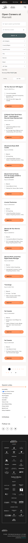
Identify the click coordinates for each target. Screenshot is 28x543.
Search (13, 35)
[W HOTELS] (14, 452)
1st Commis (8, 311)
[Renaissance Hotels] (21, 465)
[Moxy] (14, 494)
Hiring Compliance (6, 410)
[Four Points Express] (14, 503)
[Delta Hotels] (21, 460)
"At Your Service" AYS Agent (13, 87)
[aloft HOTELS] (6, 494)
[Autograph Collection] (6, 468)
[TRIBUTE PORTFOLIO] (14, 468)
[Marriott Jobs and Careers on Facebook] (7, 428)
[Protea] (21, 494)
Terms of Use (5, 402)
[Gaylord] (14, 473)
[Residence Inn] (6, 510)
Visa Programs (5, 395)
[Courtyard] (6, 485)
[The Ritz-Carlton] (14, 448)
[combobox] (14, 24)
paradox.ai (23, 537)
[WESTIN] (7, 464)
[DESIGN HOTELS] (21, 468)
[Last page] (16, 372)
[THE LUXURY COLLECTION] (21, 448)
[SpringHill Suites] (21, 485)
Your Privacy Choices (9, 391)
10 (8, 372)
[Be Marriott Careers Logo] (9, 7)
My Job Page (15, 2)
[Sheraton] (14, 460)
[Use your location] (24, 29)
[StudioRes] (8, 516)
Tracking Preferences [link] (7, 393)
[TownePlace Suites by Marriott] (14, 510)
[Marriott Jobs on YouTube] (15, 428)
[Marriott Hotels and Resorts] (6, 460)
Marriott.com (5, 408)
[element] (21, 511)
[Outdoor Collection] (16, 478)
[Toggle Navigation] (25, 7)
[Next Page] (11, 372)
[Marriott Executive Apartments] (14, 520)
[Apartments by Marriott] (14, 515)
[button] (14, 41)
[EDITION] (6, 447)
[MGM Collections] (21, 472)
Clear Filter (4, 70)
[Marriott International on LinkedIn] (3, 428)
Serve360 (4, 399)
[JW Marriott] (21, 452)
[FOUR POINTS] (13, 485)
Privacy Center (5, 406)
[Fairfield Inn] (7, 488)
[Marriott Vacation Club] (7, 473)
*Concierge (7, 285)
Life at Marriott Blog (6, 404)
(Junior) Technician (10, 202)
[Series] (21, 502)
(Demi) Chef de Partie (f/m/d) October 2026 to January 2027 (12, 175)
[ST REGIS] (6, 452)
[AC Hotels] (14, 489)
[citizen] (21, 490)
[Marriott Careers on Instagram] (11, 428)
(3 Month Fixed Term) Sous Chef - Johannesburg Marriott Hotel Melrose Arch (13, 116)
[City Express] (6, 503)
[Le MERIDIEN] (14, 464)
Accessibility (5, 389)
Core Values (5, 397)
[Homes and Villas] (21, 515)
